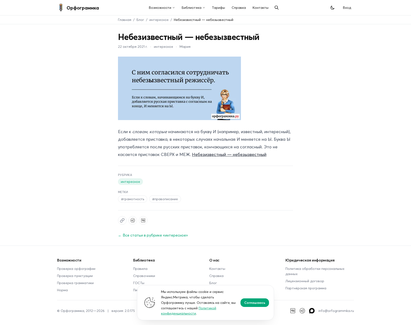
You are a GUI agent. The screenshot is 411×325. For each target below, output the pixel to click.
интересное (159, 19)
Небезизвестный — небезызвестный (229, 154)
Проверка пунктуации (75, 275)
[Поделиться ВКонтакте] (143, 220)
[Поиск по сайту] (276, 7)
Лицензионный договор (304, 281)
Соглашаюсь (254, 302)
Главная (124, 19)
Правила (140, 268)
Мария (185, 46)
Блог (140, 19)
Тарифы (218, 7)
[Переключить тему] (332, 7)
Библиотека (191, 7)
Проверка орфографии (76, 268)
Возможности (160, 7)
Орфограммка (83, 8)
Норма (62, 290)
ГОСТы (138, 283)
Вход (347, 7)
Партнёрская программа (305, 288)
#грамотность (132, 199)
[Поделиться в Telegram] (132, 220)
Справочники (144, 275)
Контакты (261, 7)
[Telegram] (302, 311)
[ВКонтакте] (293, 311)
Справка (239, 7)
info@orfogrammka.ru (336, 310)
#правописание (165, 199)
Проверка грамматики (75, 283)
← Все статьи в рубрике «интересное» (153, 235)
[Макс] (312, 311)
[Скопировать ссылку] (122, 220)
